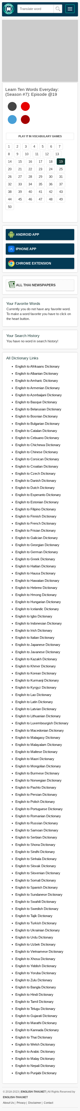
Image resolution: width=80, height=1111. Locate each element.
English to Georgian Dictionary (37, 545)
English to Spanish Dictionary (36, 887)
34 (30, 184)
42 (50, 192)
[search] (58, 9)
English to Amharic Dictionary (36, 380)
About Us (8, 1102)
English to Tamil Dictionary (34, 1001)
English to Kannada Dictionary (37, 1030)
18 (50, 161)
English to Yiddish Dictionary (35, 966)
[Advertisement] (40, 51)
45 (20, 199)
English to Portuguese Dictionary (39, 809)
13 (57, 154)
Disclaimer (34, 1102)
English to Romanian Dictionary (38, 816)
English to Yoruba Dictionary (35, 973)
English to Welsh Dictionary (35, 1044)
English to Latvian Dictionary (35, 709)
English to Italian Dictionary (34, 637)
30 (50, 176)
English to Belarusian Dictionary (38, 409)
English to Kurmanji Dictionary (37, 680)
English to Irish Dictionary (33, 630)
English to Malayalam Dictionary (38, 745)
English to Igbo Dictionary (33, 616)
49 (61, 199)
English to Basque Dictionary (36, 402)
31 (61, 176)
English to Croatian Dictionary (36, 466)
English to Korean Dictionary (35, 673)
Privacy (21, 1102)
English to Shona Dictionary (35, 844)
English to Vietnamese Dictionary (39, 951)
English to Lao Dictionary (33, 695)
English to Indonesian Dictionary (38, 623)
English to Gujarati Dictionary (36, 1016)
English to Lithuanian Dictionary (38, 716)
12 (47, 154)
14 (10, 161)
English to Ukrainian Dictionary (37, 930)
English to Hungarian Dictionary (38, 602)
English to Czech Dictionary (35, 473)
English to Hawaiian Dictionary (37, 580)
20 (10, 169)
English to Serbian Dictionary (36, 837)
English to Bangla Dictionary (35, 987)
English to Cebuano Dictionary (37, 438)
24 (50, 169)
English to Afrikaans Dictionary (37, 366)
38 (10, 192)
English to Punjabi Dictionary (36, 1073)
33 (20, 184)
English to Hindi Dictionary (34, 994)
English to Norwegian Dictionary (38, 780)
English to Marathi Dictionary (36, 1023)
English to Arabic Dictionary (35, 1051)
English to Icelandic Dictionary (37, 609)
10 (26, 154)
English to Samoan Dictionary (36, 830)
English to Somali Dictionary (35, 880)
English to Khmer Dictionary (35, 666)
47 (40, 199)
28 (30, 176)
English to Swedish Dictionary (36, 909)
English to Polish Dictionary (35, 801)
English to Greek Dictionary (35, 559)
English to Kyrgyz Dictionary (35, 687)
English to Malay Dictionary (35, 1058)
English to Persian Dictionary (36, 794)
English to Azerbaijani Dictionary (38, 395)
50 (10, 207)
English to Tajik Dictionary (33, 916)
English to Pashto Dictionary (35, 787)
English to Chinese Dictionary (36, 452)
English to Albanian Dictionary (36, 373)
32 (10, 184)
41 (40, 192)
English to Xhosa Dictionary (35, 959)
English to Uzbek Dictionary (35, 944)
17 (40, 161)
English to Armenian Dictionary (37, 388)
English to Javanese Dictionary (37, 652)
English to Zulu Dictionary (33, 980)
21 (20, 169)
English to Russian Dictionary (36, 823)
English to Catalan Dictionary (36, 431)
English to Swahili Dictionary (35, 901)
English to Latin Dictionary (34, 702)
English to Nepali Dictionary (35, 1066)
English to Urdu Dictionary (34, 937)
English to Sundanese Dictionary (38, 894)
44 (10, 199)
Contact (48, 1102)
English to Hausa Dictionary (35, 573)
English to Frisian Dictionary (35, 530)
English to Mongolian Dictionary (38, 766)
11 (36, 154)
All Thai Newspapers (36, 285)
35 (40, 184)
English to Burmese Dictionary (37, 773)
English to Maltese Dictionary (36, 752)
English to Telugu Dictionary (35, 1009)
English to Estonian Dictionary (37, 502)
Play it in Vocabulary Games (40, 136)
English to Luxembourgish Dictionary (41, 723)
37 (61, 184)
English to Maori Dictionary (34, 759)
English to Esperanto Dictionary (38, 495)
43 (61, 192)
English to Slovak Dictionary (35, 866)
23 (40, 169)
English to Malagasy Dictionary (37, 737)
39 (20, 192)
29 (40, 176)
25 (61, 169)
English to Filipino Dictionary (35, 509)
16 (30, 161)
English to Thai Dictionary (33, 1037)
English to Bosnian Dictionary (36, 416)
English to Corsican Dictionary (37, 459)
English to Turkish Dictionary (36, 923)
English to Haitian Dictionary (35, 566)
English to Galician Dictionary (36, 538)
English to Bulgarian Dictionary (37, 423)
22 (30, 169)
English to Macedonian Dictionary (39, 730)
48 (50, 199)
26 (10, 176)
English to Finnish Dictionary (35, 516)
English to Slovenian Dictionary (37, 873)
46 (30, 199)
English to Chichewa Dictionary (37, 445)
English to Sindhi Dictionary (35, 852)
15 (20, 161)
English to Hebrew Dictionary (36, 588)
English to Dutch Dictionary (35, 488)
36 (50, 184)
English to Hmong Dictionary (36, 595)
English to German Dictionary (36, 552)
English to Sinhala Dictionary (36, 859)
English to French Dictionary (35, 523)
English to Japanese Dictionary (37, 645)
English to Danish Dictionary (35, 480)
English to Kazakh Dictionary (36, 659)
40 (30, 192)
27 (20, 176)
